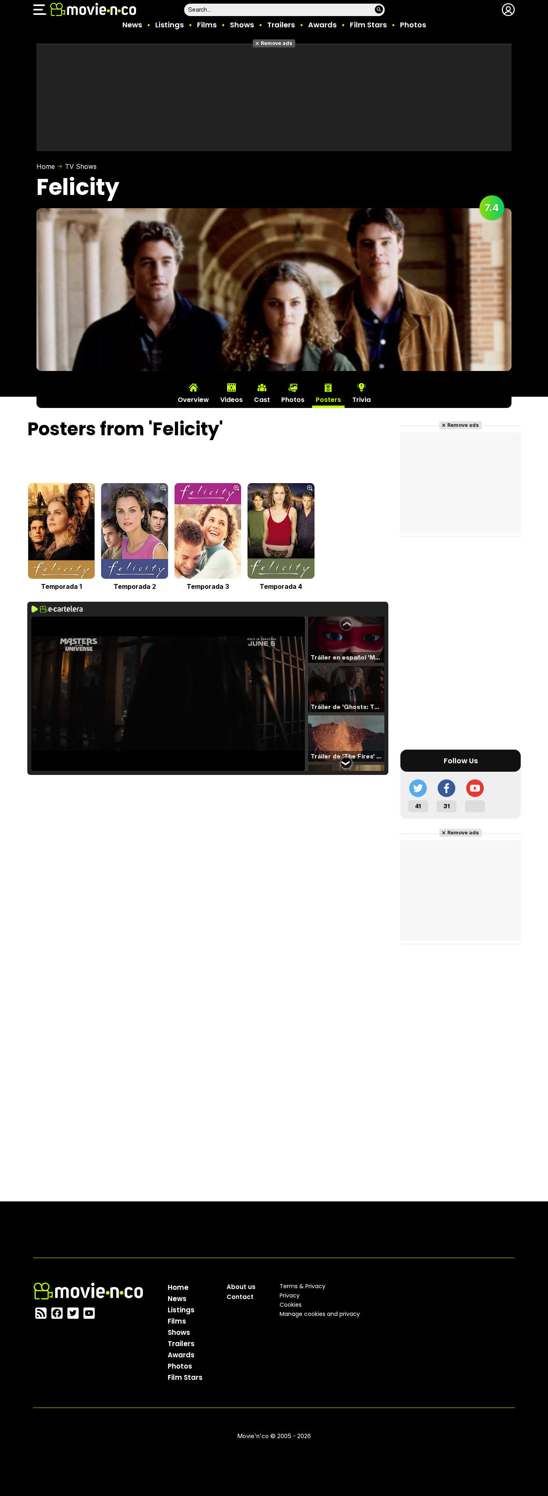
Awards (322, 25)
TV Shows (81, 166)
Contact (240, 1297)
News (132, 25)
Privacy (290, 1295)
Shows (242, 25)
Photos (413, 25)
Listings (169, 25)
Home (46, 166)
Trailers (281, 25)
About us (241, 1287)
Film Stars (368, 25)
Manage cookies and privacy (320, 1314)
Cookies (291, 1305)
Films (207, 25)
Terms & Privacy (302, 1286)
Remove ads (276, 43)
